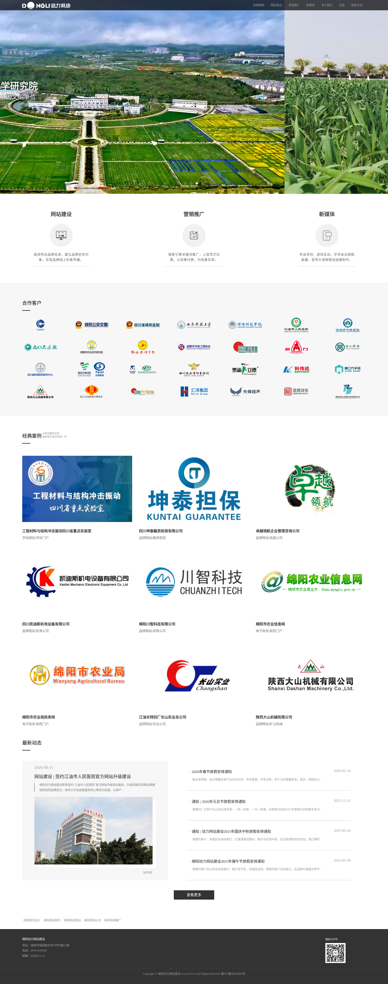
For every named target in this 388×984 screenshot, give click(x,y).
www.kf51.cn (189, 973)
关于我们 (327, 5)
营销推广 (294, 5)
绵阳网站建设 (72, 920)
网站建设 (276, 5)
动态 (342, 5)
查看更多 (194, 895)
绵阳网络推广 (112, 920)
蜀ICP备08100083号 (233, 973)
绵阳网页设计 (31, 920)
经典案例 (258, 5)
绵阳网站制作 (52, 920)
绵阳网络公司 (92, 920)
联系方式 (357, 5)
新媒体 (310, 5)
